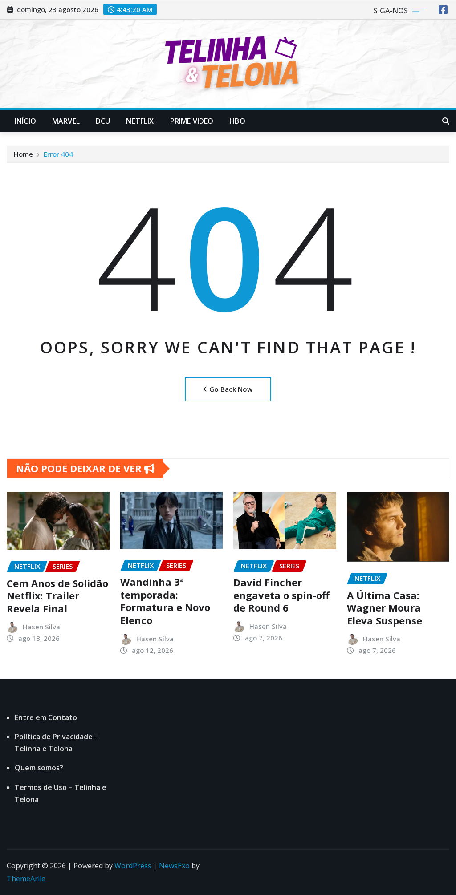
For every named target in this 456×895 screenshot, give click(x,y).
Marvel (66, 121)
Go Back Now (230, 389)
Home (23, 154)
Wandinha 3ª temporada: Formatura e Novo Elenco (165, 601)
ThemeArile (26, 878)
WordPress (132, 866)
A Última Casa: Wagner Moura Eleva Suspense (384, 607)
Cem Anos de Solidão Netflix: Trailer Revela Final (57, 595)
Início (25, 121)
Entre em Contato (46, 717)
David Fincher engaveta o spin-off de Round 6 (281, 594)
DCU (103, 121)
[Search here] (445, 121)
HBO (237, 121)
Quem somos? (39, 768)
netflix (140, 121)
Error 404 (58, 154)
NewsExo (174, 866)
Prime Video (192, 121)
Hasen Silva (41, 626)
